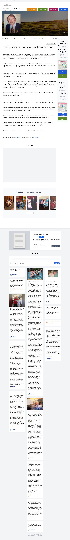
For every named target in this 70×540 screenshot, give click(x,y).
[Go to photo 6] (35, 279)
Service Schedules (39, 38)
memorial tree (18, 137)
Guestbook (53, 38)
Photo (25, 38)
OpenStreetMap (36, 537)
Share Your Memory (55, 246)
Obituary (5, 38)
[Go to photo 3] (33, 279)
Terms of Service (37, 535)
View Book (35, 236)
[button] (62, 64)
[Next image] (42, 273)
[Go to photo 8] (36, 279)
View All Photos (29, 213)
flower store (36, 137)
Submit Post (57, 263)
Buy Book (41, 236)
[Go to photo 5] (34, 279)
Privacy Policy (32, 535)
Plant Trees (62, 76)
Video (15, 38)
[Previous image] (27, 273)
